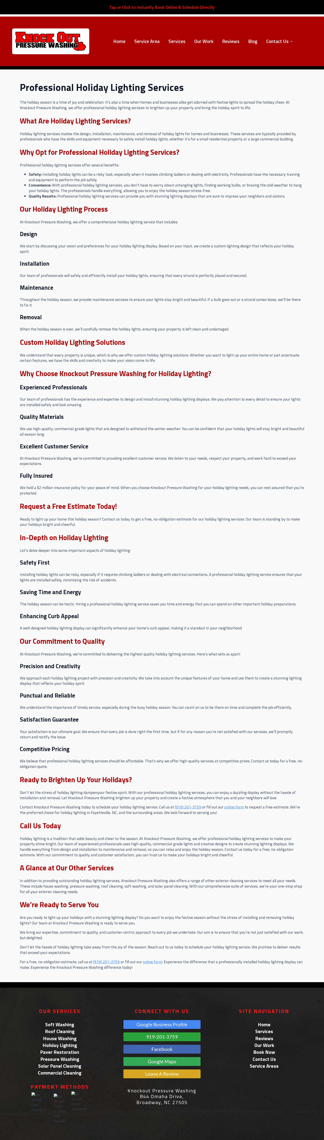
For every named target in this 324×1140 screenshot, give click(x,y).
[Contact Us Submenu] (293, 41)
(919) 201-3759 (188, 807)
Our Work (203, 41)
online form (234, 807)
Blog (252, 41)
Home (119, 41)
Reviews (230, 41)
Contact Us (277, 41)
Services (176, 41)
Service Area (147, 41)
